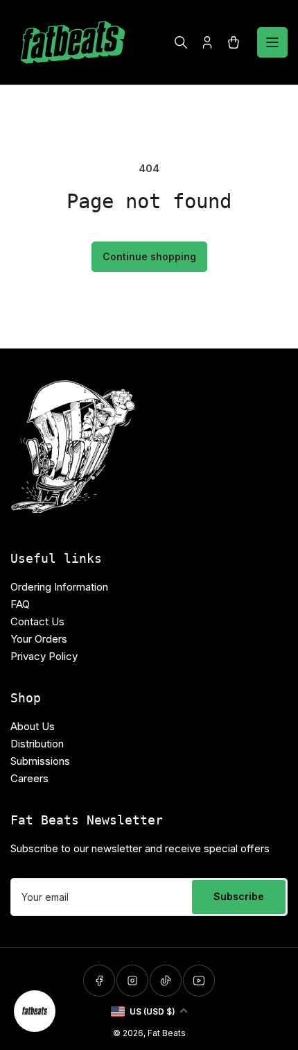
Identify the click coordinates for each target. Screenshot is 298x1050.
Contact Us (37, 621)
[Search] (181, 42)
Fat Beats (167, 1033)
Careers (29, 778)
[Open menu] (272, 42)
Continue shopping (149, 256)
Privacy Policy (44, 656)
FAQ (20, 604)
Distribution (37, 743)
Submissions (40, 761)
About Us (32, 726)
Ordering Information (59, 586)
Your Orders (38, 638)
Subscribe (238, 896)
